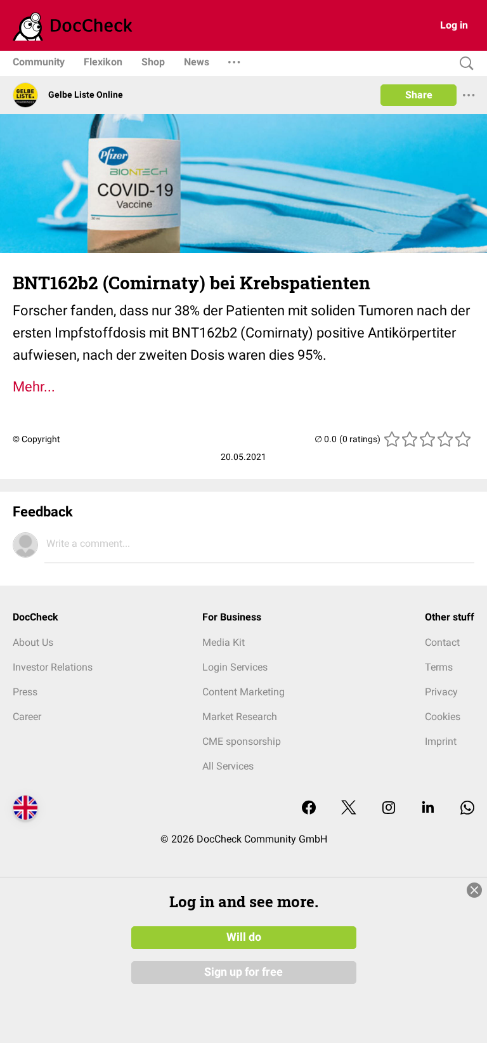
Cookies (442, 717)
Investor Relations (53, 667)
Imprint (441, 741)
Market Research (239, 717)
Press (25, 692)
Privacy (441, 692)
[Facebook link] (309, 809)
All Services (228, 766)
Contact (442, 642)
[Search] (463, 64)
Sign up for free (243, 972)
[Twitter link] (348, 809)
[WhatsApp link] (467, 809)
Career (27, 717)
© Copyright (36, 439)
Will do (243, 937)
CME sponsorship (241, 741)
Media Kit (223, 642)
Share (418, 95)
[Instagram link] (389, 809)
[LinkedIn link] (428, 809)
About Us (33, 642)
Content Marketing (243, 692)
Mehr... (34, 387)
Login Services (235, 667)
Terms (439, 667)
